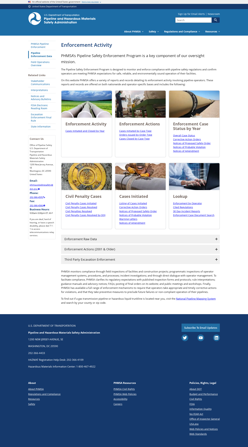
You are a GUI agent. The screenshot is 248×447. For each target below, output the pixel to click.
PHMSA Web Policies (125, 394)
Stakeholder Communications (40, 82)
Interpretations (39, 90)
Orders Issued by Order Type (135, 134)
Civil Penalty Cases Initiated (81, 203)
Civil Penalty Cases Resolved (81, 207)
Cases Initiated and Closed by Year (85, 131)
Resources (34, 399)
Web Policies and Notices (203, 429)
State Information (41, 126)
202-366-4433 (36, 353)
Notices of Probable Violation (189, 147)
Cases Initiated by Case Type (135, 131)
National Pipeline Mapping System (196, 298)
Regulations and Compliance (44, 394)
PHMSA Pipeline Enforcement (40, 45)
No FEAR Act (196, 414)
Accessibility (120, 399)
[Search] (216, 20)
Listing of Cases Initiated (133, 203)
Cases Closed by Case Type (134, 138)
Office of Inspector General (204, 418)
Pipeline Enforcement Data (41, 54)
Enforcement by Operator (187, 203)
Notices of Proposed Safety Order (192, 143)
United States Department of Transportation (54, 6)
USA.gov (194, 424)
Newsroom (214, 14)
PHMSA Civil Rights (124, 389)
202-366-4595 (36, 197)
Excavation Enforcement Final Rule (41, 117)
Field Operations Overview (40, 63)
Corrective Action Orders (187, 139)
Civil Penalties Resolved (78, 211)
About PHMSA (36, 389)
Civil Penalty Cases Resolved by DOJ (85, 215)
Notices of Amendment (186, 151)
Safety (31, 404)
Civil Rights (195, 399)
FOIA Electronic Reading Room (39, 107)
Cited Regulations (183, 207)
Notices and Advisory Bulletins (41, 98)
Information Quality (200, 409)
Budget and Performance (203, 394)
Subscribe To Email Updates (200, 327)
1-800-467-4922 (85, 366)
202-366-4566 (36, 205)
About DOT (195, 389)
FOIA (192, 404)
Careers (118, 404)
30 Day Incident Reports (186, 211)
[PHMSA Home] (62, 19)
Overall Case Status (184, 135)
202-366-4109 (75, 359)
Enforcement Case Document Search (193, 215)
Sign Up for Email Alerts (191, 14)
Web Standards (198, 434)
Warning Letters (128, 219)
